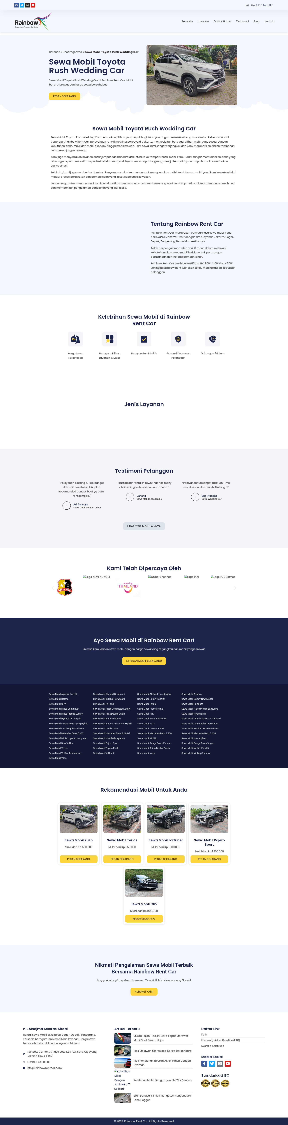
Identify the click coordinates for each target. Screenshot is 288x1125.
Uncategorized (72, 52)
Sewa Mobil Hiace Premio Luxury (66, 713)
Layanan (203, 21)
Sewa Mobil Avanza (192, 694)
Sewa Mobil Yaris (57, 758)
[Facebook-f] (204, 1064)
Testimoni (242, 21)
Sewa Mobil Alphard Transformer (154, 694)
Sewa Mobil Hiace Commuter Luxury (111, 708)
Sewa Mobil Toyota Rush (105, 748)
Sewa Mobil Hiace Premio (150, 708)
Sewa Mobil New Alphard (194, 738)
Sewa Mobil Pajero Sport (105, 743)
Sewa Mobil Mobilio (147, 738)
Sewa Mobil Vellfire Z (103, 753)
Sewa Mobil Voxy (146, 753)
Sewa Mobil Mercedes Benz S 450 (199, 733)
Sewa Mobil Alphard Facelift (63, 694)
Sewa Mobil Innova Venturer (151, 718)
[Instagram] (27, 5)
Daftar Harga (222, 21)
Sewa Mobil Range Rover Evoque (154, 743)
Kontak (269, 21)
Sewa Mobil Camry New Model (197, 699)
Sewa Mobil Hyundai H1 (194, 713)
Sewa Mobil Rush (78, 840)
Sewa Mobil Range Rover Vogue (198, 743)
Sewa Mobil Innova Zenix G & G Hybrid (201, 718)
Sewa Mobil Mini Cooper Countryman (68, 738)
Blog (257, 21)
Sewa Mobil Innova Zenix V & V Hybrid (112, 723)
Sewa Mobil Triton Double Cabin (153, 748)
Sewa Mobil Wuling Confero (196, 753)
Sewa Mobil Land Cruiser (106, 728)
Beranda (187, 21)
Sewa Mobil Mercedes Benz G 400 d (111, 733)
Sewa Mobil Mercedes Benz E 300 (66, 733)
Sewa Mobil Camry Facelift (151, 699)
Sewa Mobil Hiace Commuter (64, 708)
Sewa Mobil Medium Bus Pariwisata (200, 728)
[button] (53, 588)
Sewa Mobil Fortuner (192, 704)
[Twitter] (22, 5)
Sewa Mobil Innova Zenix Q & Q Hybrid (68, 723)
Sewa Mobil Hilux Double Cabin (109, 713)
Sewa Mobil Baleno (58, 699)
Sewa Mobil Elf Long (103, 704)
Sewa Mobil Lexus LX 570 (150, 728)
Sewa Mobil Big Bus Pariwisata (109, 699)
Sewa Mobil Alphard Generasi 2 (109, 694)
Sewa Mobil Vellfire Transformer (65, 753)
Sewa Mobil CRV (57, 704)
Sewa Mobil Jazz (146, 723)
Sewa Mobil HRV (145, 713)
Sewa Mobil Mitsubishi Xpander (109, 738)
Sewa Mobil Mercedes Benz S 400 (154, 733)
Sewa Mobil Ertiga (146, 704)
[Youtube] (33, 5)
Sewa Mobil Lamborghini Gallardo (66, 728)
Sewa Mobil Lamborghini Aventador (200, 723)
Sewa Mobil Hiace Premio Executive (200, 708)
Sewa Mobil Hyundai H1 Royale (65, 718)
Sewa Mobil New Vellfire (61, 743)
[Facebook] (16, 5)
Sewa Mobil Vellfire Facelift (195, 748)
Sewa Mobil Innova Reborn (107, 718)
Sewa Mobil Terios (58, 748)
